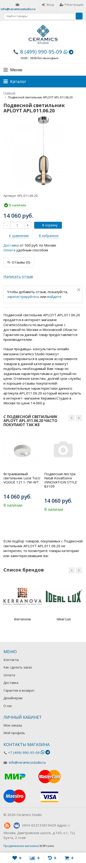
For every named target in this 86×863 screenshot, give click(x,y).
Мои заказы (12, 725)
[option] (22, 469)
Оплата (9, 250)
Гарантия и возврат (19, 690)
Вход (50, 5)
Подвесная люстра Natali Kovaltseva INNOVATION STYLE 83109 (60, 480)
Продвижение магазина (21, 846)
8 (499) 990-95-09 (41, 51)
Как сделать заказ (17, 667)
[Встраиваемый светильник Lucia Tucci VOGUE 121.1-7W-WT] (22, 450)
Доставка (11, 245)
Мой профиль (14, 733)
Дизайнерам (12, 698)
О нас (7, 706)
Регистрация (74, 5)
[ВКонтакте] (16, 825)
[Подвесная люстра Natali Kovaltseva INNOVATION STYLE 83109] (63, 450)
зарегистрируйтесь (23, 296)
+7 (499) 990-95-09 (24, 752)
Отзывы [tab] (21, 262)
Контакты (11, 660)
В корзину (50, 225)
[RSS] (7, 825)
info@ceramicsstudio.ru (18, 9)
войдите (54, 296)
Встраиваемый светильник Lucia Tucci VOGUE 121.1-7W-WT (21, 478)
